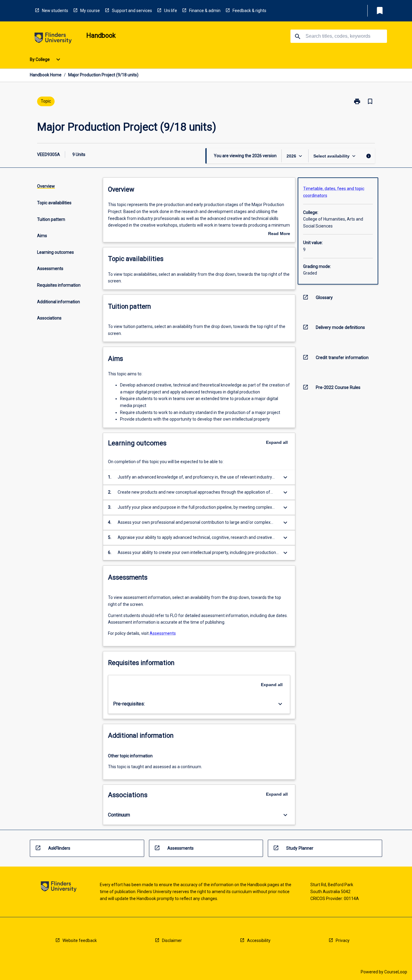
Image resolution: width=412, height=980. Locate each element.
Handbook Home (46, 74)
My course (90, 10)
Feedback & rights (249, 10)
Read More (279, 234)
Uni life (170, 10)
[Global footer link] (58, 887)
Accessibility (259, 940)
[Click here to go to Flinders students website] (53, 39)
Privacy (343, 940)
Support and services (132, 10)
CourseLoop (395, 971)
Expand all (277, 442)
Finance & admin (204, 10)
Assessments (163, 633)
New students (55, 10)
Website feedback (79, 940)
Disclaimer (172, 940)
